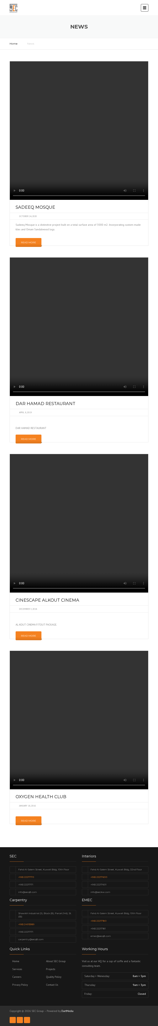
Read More (28, 242)
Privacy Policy (20, 984)
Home (14, 43)
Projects (50, 969)
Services (17, 969)
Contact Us (52, 984)
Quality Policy (53, 977)
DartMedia (67, 1011)
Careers (16, 977)
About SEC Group (56, 961)
